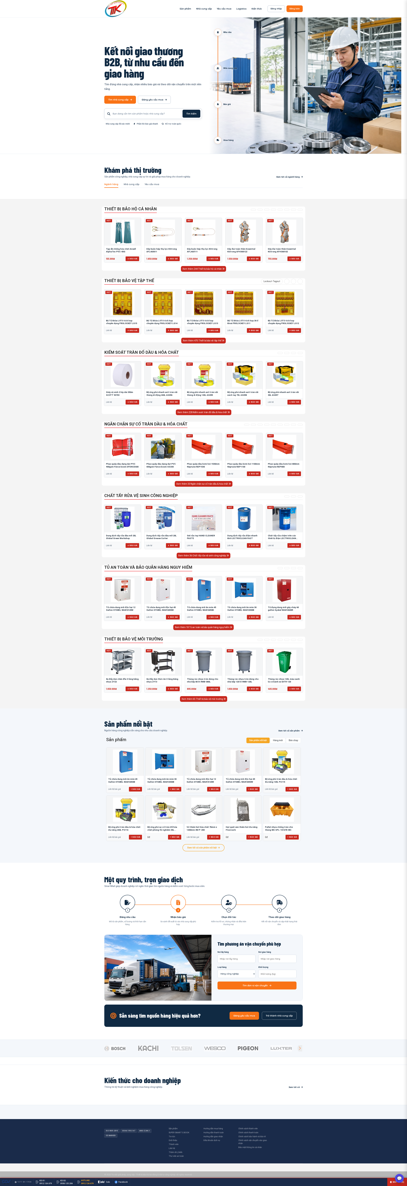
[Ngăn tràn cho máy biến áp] (266, 425)
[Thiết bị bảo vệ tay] (286, 210)
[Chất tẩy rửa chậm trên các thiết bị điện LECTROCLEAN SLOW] (284, 518)
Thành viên (174, 1144)
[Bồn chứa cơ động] (293, 425)
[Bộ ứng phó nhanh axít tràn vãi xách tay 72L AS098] (243, 375)
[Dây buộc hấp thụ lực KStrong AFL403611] (163, 231)
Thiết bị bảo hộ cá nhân (130, 209)
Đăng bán (295, 8)
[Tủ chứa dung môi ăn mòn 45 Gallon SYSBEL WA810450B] (203, 590)
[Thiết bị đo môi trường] (273, 640)
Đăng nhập (276, 8)
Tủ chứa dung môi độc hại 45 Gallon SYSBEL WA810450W (240, 780)
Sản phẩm (185, 8)
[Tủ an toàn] (280, 568)
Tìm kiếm (191, 113)
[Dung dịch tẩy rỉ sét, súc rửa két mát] (293, 496)
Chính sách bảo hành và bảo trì (252, 1136)
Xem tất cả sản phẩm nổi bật (202, 847)
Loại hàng (221, 967)
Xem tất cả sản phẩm (289, 731)
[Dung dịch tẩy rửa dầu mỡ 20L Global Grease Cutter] (163, 518)
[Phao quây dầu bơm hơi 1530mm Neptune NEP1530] (203, 447)
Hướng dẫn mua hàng (213, 1128)
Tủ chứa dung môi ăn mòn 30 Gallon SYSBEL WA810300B (161, 780)
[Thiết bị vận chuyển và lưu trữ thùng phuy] (253, 425)
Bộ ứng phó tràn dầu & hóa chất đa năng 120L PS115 (281, 780)
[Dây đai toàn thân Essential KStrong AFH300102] (284, 231)
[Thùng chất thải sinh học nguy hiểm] (293, 568)
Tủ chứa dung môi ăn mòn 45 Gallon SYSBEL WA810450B (122, 780)
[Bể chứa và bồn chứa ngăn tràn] (273, 425)
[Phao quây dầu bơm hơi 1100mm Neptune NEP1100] (243, 447)
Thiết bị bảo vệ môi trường (133, 639)
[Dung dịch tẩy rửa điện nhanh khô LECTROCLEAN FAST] (243, 518)
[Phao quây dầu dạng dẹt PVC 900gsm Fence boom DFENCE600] (122, 447)
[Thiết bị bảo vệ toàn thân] (300, 210)
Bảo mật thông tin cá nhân (250, 1147)
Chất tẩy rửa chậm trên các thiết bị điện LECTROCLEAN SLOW (282, 538)
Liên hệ (172, 1148)
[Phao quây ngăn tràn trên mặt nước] (260, 425)
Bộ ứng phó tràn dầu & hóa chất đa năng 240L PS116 (124, 828)
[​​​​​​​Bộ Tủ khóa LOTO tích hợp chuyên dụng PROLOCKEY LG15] (122, 303)
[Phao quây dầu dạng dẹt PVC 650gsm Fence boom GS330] (163, 447)
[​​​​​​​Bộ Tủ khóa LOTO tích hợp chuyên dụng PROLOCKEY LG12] (284, 303)
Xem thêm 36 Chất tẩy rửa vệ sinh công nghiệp (202, 555)
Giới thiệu (173, 1140)
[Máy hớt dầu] (300, 425)
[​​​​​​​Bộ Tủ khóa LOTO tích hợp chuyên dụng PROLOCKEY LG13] (203, 303)
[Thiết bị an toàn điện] (293, 281)
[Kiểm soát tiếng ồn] (266, 640)
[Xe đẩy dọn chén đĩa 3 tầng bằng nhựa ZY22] (122, 662)
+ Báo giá (135, 789)
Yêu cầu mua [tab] (152, 184)
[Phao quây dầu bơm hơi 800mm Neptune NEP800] (284, 447)
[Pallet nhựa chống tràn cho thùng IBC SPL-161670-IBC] (282, 810)
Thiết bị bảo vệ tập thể (129, 280)
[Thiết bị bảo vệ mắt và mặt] (260, 210)
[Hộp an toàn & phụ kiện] (286, 568)
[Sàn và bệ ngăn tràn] (286, 425)
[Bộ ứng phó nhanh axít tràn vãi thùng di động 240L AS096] (163, 375)
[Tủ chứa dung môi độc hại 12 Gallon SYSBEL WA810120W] (122, 590)
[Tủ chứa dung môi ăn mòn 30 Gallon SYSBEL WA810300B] (243, 590)
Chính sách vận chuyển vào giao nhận (252, 1142)
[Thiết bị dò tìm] (260, 640)
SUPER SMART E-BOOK (179, 1132)
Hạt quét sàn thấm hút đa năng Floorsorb (241, 828)
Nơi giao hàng (264, 952)
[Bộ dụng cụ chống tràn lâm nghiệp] (293, 353)
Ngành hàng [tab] (111, 184)
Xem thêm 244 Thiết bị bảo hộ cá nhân (202, 269)
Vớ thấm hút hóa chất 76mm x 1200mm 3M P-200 (202, 828)
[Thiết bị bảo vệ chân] (293, 210)
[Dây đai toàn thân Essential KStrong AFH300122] (243, 231)
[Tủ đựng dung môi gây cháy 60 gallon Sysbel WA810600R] (284, 590)
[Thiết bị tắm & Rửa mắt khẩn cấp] (286, 640)
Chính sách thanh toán (248, 1132)
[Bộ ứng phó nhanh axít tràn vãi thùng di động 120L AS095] (203, 375)
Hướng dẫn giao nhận (213, 1136)
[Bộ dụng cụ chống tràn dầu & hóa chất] (286, 353)
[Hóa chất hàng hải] (286, 496)
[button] (299, 1048)
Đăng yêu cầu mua (152, 99)
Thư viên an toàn (176, 1156)
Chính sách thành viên (248, 1128)
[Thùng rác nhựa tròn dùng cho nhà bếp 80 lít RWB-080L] (203, 662)
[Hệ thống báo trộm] (300, 281)
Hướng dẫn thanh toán (214, 1132)
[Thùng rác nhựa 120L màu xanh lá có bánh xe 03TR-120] (284, 662)
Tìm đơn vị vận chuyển (255, 985)
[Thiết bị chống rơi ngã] (266, 210)
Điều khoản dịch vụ (212, 1140)
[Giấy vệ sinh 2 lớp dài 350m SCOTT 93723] (122, 375)
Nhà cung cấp (204, 8)
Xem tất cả (294, 1087)
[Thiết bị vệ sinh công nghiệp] (300, 640)
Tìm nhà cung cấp (118, 99)
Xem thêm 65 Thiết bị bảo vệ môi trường (202, 699)
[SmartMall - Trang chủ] (115, 8)
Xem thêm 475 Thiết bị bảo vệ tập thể (202, 340)
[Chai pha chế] (300, 568)
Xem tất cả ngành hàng (288, 177)
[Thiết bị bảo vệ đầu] (253, 210)
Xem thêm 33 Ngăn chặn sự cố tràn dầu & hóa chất (202, 484)
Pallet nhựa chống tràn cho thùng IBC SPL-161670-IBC (279, 828)
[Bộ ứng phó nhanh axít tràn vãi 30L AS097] (284, 375)
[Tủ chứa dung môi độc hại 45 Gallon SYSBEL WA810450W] (163, 590)
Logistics (241, 8)
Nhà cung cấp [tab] (131, 184)
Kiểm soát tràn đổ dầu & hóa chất (141, 352)
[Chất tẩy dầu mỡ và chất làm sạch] (300, 496)
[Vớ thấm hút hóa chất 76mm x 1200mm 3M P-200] (203, 810)
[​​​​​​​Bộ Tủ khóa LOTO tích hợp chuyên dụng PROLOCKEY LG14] (163, 303)
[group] (120, 1048)
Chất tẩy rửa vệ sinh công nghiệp (141, 495)
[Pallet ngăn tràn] (280, 425)
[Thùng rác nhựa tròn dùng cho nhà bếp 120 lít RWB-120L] (243, 662)
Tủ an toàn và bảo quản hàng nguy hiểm (148, 567)
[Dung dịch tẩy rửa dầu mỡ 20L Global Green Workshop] (122, 518)
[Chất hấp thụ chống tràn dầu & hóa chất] (280, 353)
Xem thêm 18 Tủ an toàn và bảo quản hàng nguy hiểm (202, 627)
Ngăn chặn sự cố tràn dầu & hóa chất (145, 424)
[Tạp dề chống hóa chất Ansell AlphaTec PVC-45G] (122, 231)
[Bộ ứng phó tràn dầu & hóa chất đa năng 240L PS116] (125, 810)
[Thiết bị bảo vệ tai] (280, 210)
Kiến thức (257, 8)
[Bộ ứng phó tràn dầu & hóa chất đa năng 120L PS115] (282, 762)
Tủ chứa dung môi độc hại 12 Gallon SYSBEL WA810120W (201, 780)
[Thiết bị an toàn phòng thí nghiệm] (293, 640)
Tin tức (172, 1136)
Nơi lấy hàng (223, 952)
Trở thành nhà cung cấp (279, 1015)
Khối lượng (263, 967)
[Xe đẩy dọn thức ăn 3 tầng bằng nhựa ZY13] (163, 662)
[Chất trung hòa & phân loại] (300, 353)
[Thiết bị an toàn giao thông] (286, 281)
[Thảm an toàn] (280, 640)
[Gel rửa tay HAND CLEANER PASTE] (203, 518)
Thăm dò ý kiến (175, 1152)
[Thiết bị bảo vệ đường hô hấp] (273, 210)
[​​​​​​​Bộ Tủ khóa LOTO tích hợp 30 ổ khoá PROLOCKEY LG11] (243, 303)
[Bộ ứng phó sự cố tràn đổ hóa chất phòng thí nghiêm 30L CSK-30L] (164, 810)
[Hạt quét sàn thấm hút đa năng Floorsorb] (242, 810)
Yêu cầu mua (224, 8)
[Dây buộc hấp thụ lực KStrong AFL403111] (203, 231)
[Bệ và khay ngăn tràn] (246, 425)
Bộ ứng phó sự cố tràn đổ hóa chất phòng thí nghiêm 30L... (162, 828)
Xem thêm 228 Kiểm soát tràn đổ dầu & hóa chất (202, 412)
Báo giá (133, 259)
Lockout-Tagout (272, 281)
